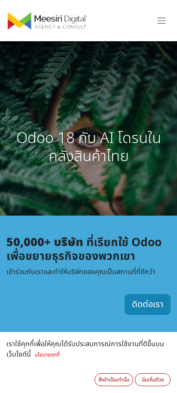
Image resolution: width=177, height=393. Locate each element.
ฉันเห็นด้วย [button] (153, 380)
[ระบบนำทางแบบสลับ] (162, 21)
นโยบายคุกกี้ (47, 355)
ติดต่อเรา (147, 304)
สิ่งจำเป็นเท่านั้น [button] (113, 380)
